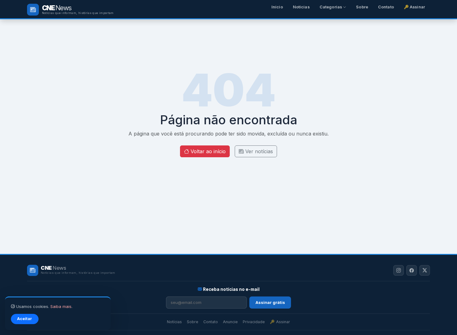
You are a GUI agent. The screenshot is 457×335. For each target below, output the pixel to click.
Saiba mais (61, 306)
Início (277, 7)
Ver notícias (258, 151)
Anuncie (230, 321)
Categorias (331, 7)
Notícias (301, 7)
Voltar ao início (207, 151)
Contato (386, 7)
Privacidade (254, 321)
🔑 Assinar (414, 7)
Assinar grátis (270, 302)
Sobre (362, 7)
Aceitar (24, 318)
